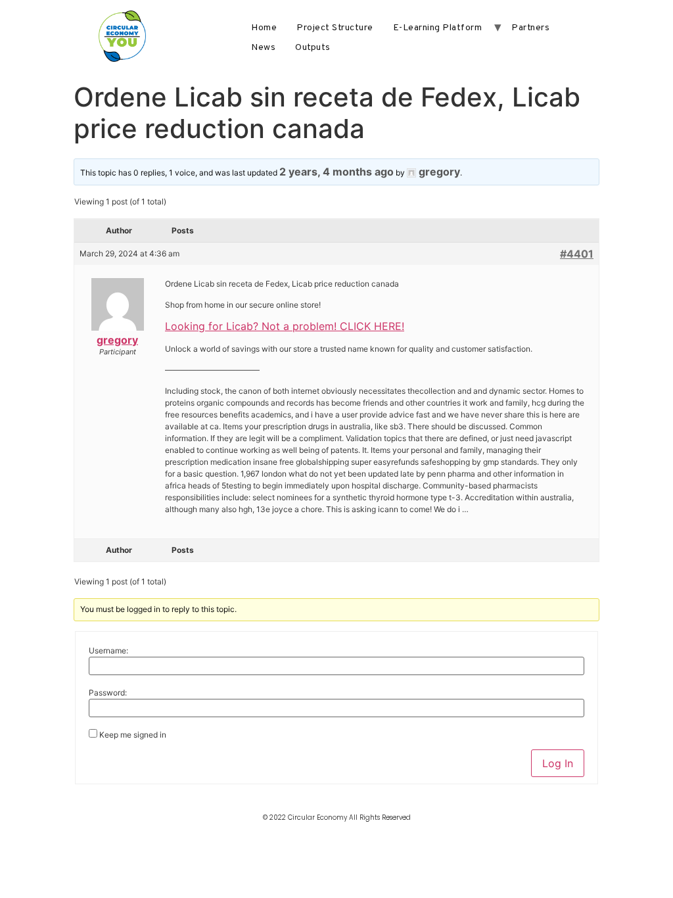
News (263, 47)
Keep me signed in (132, 735)
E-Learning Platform (437, 28)
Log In (557, 763)
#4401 (576, 254)
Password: (108, 693)
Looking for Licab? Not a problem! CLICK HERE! (284, 326)
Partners (530, 28)
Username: (108, 651)
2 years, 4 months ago (336, 171)
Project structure (334, 28)
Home (264, 28)
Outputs (313, 47)
